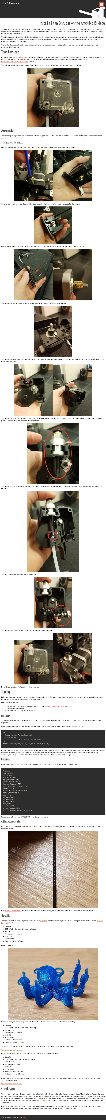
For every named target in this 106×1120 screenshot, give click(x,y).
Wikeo (25, 1118)
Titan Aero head (21, 57)
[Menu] (101, 4)
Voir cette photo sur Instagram (11, 1050)
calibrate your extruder (13, 911)
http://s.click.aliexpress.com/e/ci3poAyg (15, 62)
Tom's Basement (11, 3)
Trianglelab (39, 1100)
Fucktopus (43, 921)
